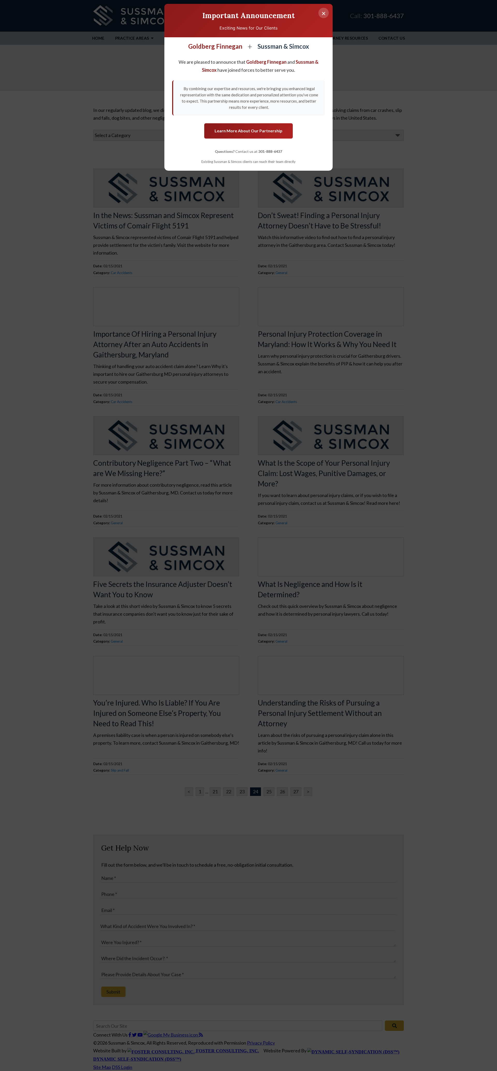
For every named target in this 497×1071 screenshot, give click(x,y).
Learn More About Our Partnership (248, 130)
